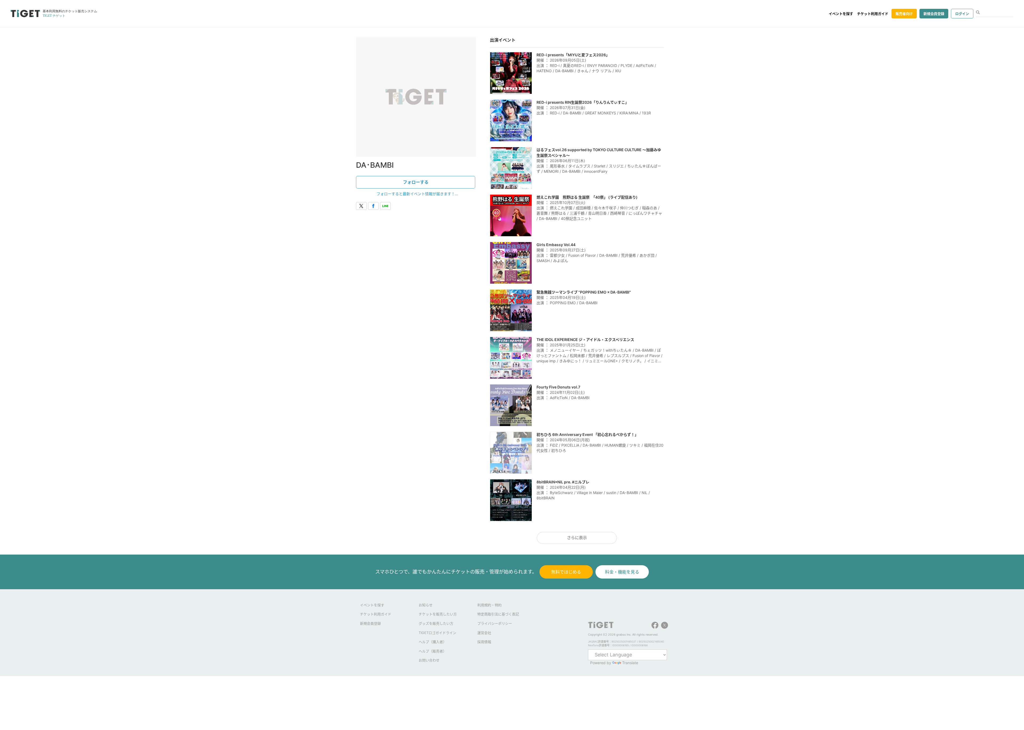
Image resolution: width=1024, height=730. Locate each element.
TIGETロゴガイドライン (437, 633)
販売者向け (904, 13)
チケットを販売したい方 (438, 614)
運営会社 (484, 633)
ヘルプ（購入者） (432, 642)
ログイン (962, 13)
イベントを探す (841, 13)
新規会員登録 (933, 13)
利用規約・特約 (489, 605)
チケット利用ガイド (872, 13)
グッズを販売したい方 (436, 623)
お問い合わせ (429, 660)
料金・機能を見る (622, 572)
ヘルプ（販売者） (432, 651)
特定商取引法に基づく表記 (498, 614)
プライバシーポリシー (494, 623)
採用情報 (484, 642)
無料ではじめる (566, 572)
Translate (630, 662)
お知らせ (426, 605)
